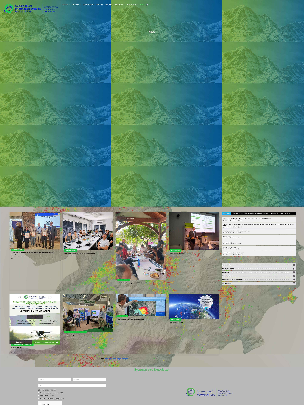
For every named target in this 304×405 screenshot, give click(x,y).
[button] (66, 5)
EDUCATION (75, 5)
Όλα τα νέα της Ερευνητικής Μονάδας (52, 398)
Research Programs (17, 249)
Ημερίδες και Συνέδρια (47, 395)
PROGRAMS (99, 5)
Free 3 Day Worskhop (16, 347)
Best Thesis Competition (176, 322)
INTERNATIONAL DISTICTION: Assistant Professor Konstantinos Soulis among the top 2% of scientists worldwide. (261, 213)
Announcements (122, 316)
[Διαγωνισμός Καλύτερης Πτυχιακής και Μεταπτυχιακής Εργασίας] (194, 306)
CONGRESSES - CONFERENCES (114, 5)
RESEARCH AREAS (88, 5)
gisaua (14, 256)
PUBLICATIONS (131, 5)
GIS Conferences (175, 250)
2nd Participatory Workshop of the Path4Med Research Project (134, 283)
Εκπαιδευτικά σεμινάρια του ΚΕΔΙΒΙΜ (51, 393)
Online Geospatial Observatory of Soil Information (130, 319)
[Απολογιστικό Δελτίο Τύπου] (194, 231)
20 (119, 360)
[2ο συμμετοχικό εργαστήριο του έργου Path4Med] (141, 246)
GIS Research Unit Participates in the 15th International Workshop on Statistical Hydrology (32, 253)
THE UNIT (65, 5)
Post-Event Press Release (177, 253)
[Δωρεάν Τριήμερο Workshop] (35, 319)
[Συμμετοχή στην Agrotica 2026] (88, 313)
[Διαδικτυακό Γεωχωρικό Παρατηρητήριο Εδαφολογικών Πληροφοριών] (141, 305)
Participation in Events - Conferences (22, 344)
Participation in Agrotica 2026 (72, 335)
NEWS (142, 5)
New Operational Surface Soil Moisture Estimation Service (79, 253)
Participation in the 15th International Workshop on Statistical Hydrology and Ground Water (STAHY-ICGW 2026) (247, 218)
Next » (125, 360)
